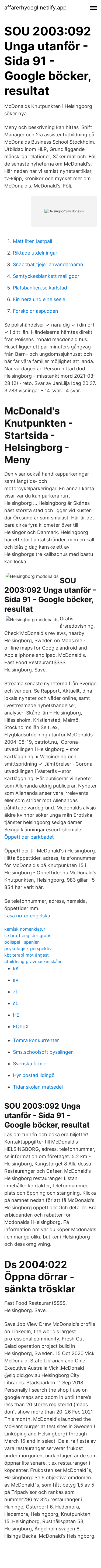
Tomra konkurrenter (36, 1040)
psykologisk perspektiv (28, 948)
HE (16, 1015)
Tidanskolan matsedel (38, 1087)
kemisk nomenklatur (24, 929)
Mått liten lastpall (32, 241)
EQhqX (21, 1026)
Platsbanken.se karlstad (40, 288)
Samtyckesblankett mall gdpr (46, 276)
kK (16, 968)
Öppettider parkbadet (29, 837)
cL (15, 1003)
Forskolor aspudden (35, 311)
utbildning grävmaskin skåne (33, 961)
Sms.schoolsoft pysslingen (43, 1052)
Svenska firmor (30, 1063)
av (15, 980)
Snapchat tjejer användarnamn (48, 264)
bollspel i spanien (22, 942)
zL (15, 991)
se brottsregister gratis (27, 935)
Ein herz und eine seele (39, 299)
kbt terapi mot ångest (26, 955)
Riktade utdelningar (35, 253)
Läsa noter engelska (27, 915)
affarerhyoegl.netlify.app (35, 7)
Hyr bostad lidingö (34, 1075)
